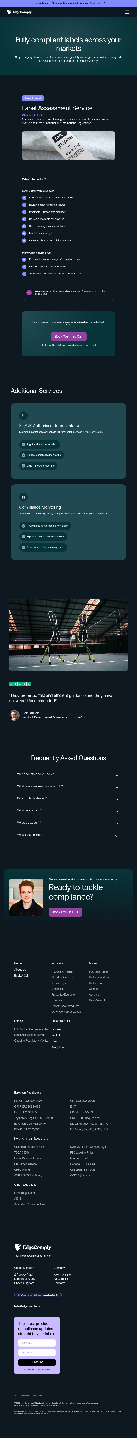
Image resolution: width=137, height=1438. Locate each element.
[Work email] (37, 1343)
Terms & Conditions (21, 1395)
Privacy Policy (45, 1369)
